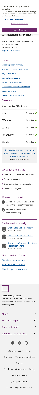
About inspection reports (14, 269)
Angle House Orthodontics (12, 50)
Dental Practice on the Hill (20, 235)
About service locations (13, 259)
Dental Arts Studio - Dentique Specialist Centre (22, 244)
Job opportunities (19, 381)
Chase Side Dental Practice (20, 227)
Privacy (32, 369)
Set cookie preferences (19, 24)
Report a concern (19, 375)
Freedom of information (14, 369)
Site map (8, 357)
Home (28, 351)
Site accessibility (15, 351)
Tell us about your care (11, 295)
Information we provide (13, 264)
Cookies (19, 363)
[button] (19, 313)
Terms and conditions (25, 357)
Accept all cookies (19, 30)
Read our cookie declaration (13, 19)
